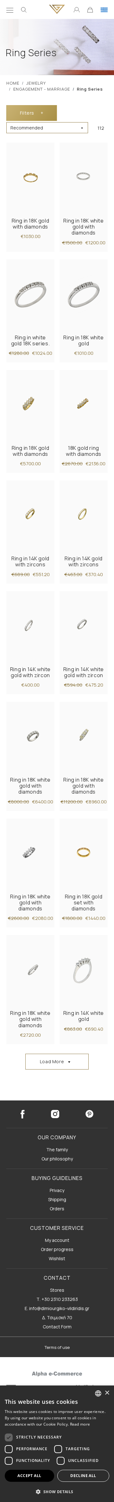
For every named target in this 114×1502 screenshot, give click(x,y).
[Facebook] (22, 1114)
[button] (57, 1491)
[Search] (24, 9)
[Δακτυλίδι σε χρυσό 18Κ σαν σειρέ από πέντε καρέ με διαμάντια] (30, 178)
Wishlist (57, 1258)
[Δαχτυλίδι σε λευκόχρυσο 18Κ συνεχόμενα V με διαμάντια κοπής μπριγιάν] (30, 970)
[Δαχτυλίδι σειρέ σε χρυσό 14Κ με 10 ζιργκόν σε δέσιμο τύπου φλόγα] (84, 515)
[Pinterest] (90, 1114)
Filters (31, 113)
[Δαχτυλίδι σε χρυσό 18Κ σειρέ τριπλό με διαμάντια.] (84, 405)
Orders (57, 1209)
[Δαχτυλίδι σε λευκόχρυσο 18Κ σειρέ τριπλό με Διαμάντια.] (30, 854)
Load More (52, 1061)
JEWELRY (36, 83)
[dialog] (57, 1444)
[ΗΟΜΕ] (57, 9)
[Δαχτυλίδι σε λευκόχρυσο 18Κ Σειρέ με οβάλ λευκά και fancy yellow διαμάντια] (84, 737)
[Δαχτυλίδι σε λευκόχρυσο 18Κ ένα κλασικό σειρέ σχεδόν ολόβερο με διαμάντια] (84, 178)
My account (57, 1240)
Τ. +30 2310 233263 (57, 1299)
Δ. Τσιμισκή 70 (57, 1317)
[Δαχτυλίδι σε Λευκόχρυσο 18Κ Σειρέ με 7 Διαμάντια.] (30, 295)
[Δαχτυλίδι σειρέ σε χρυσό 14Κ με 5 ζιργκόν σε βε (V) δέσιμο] (30, 515)
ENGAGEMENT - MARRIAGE (41, 89)
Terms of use (57, 1347)
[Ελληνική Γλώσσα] (104, 9)
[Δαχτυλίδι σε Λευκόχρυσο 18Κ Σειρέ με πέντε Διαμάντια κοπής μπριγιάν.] (84, 295)
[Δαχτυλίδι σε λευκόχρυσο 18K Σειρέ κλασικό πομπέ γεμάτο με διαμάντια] (30, 737)
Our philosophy (57, 1159)
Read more (80, 1424)
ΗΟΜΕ (12, 83)
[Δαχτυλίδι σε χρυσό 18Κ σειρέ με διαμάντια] (30, 405)
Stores (57, 1290)
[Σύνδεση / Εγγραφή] (76, 9)
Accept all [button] (29, 1475)
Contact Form (57, 1327)
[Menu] (9, 9)
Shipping (57, 1199)
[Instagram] (55, 1114)
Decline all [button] (83, 1475)
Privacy (57, 1190)
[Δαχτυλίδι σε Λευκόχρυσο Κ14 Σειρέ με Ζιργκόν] (84, 970)
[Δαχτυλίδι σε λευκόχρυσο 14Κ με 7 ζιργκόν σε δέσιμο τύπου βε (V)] (84, 626)
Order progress (57, 1249)
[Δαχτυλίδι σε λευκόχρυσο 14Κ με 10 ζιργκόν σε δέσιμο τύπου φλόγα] (30, 626)
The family (57, 1150)
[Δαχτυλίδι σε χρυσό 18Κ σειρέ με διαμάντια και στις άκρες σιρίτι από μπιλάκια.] (84, 854)
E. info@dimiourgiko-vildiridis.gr (57, 1308)
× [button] (106, 1393)
